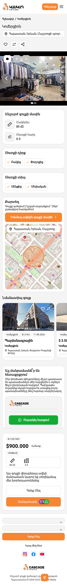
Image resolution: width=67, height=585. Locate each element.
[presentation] (6, 78)
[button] (32, 103)
